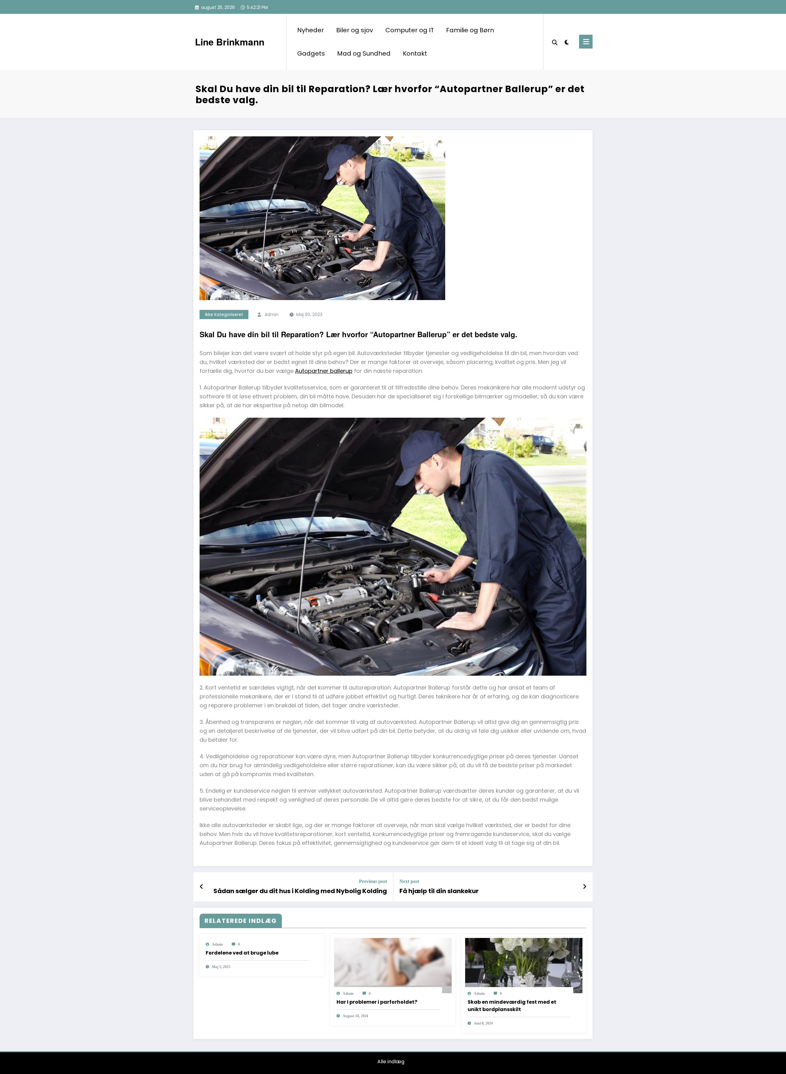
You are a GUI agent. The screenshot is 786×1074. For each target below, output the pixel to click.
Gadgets (311, 53)
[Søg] (555, 41)
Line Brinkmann (229, 41)
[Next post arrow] (584, 887)
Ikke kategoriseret (224, 314)
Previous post (373, 881)
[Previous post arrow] (202, 887)
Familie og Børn (470, 30)
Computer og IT (409, 30)
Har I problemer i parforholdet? (377, 1002)
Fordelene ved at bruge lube (242, 952)
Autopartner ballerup (323, 371)
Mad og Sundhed (364, 53)
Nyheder (310, 30)
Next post (409, 881)
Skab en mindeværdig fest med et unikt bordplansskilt (512, 1005)
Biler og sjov (354, 30)
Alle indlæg (390, 1061)
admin (271, 314)
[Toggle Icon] (586, 42)
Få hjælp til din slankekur (439, 891)
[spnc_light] (567, 41)
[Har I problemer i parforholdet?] (392, 965)
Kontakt (415, 53)
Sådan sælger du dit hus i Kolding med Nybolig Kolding (300, 891)
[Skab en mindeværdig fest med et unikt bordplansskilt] (523, 965)
